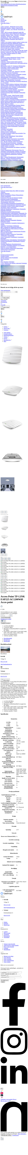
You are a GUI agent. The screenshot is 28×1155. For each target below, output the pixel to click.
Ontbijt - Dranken (5, 117)
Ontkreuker (17, 85)
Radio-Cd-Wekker (5, 39)
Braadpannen (12, 203)
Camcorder (22, 71)
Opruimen (3, 244)
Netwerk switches (9, 47)
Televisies (7, 143)
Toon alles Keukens (6, 251)
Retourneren (7, 936)
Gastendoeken (16, 209)
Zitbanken (19, 220)
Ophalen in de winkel (6, 619)
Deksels (24, 204)
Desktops (3, 52)
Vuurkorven (13, 234)
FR (1, 10)
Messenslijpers (19, 195)
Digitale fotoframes (19, 124)
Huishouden (4, 28)
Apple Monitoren (10, 45)
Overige (9, 206)
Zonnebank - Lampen (17, 160)
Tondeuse (17, 151)
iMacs (19, 53)
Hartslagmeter (20, 157)
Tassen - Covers (16, 59)
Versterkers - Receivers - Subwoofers (10, 36)
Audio (2, 26)
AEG (2, 260)
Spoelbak (3, 115)
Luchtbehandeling (21, 87)
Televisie (15, 29)
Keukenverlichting (5, 112)
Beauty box (23, 216)
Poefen (8, 221)
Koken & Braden (5, 203)
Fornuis (2, 110)
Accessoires (10, 32)
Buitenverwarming (5, 234)
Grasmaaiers (7, 237)
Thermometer (4, 160)
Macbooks (9, 43)
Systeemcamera (15, 68)
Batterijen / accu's (5, 247)
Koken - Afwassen (5, 109)
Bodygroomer (15, 150)
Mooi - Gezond (4, 157)
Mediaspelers (4, 66)
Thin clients (3, 53)
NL (1, 13)
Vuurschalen (19, 234)
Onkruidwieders (21, 240)
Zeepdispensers (16, 214)
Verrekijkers (4, 73)
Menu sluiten (6, 297)
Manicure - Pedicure (6, 158)
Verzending (6, 937)
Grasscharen (21, 237)
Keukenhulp (4, 89)
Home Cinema (9, 33)
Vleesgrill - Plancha (5, 96)
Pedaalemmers (8, 214)
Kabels (2, 56)
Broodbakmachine (14, 117)
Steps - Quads (16, 123)
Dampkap (12, 109)
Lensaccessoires (11, 74)
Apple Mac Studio (22, 50)
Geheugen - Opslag (5, 61)
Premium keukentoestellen (7, 254)
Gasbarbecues (7, 227)
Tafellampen (16, 225)
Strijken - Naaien (5, 84)
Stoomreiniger (11, 80)
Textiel (2, 218)
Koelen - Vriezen (5, 99)
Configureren (15, 1135)
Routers (2, 49)
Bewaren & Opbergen (12, 197)
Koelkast (17, 99)
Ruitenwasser (4, 80)
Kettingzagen (13, 248)
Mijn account (7, 933)
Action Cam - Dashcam (14, 71)
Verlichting (3, 129)
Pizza (12, 96)
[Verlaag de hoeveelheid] (2, 615)
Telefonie (3, 136)
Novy (2, 261)
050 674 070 (4, 676)
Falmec (2, 264)
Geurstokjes (14, 223)
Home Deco (12, 190)
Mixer (11, 92)
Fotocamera (3, 67)
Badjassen (8, 210)
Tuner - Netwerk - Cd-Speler (17, 35)
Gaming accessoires (5, 54)
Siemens (3, 257)
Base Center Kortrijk (9, 946)
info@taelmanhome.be (6, 664)
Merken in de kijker (8, 956)
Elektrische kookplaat (20, 109)
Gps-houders (8, 134)
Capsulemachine (12, 105)
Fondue (21, 95)
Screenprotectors (16, 140)
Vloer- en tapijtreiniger (12, 78)
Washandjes (23, 209)
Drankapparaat (10, 119)
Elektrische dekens (13, 88)
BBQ (2, 227)
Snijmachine (22, 92)
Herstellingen (7, 949)
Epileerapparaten (9, 147)
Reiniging (3, 232)
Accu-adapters (20, 245)
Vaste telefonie (19, 136)
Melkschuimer (13, 108)
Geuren (2, 223)
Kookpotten (3, 206)
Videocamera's (4, 71)
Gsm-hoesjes (14, 138)
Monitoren (3, 45)
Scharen (3, 196)
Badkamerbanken (15, 211)
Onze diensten (7, 957)
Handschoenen (17, 231)
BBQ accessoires (5, 231)
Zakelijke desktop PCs (12, 53)
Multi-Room (16, 33)
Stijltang (23, 153)
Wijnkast (3, 103)
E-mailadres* (4, 972)
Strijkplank (17, 84)
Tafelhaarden (4, 235)
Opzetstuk (19, 154)
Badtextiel (3, 209)
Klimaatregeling (4, 87)
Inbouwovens (17, 110)
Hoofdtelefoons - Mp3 (6, 38)
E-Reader (6, 137)
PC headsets (18, 46)
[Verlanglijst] (1, 303)
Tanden (2, 154)
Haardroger (13, 153)
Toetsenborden (4, 60)
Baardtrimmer (8, 150)
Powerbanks (8, 140)
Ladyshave (23, 147)
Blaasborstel (7, 153)
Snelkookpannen (11, 204)
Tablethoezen (12, 131)
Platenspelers (23, 33)
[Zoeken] (16, 292)
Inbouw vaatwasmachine (17, 113)
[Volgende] (5, 512)
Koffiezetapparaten (5, 108)
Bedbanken (3, 221)
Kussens (6, 218)
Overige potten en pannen (17, 206)
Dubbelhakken (16, 241)
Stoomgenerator (4, 85)
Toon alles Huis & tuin (6, 187)
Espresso (18, 105)
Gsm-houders (20, 138)
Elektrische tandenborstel (11, 154)
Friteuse (7, 98)
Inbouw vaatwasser (16, 263)
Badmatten (3, 210)
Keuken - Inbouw (11, 28)
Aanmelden (3, 300)
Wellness (10, 160)
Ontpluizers (11, 85)
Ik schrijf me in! (4, 980)
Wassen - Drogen (5, 81)
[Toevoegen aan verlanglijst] (3, 621)
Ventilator (14, 87)
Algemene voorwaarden (6, 1099)
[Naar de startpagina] (6, 17)
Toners (22, 57)
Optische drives (13, 63)
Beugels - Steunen (14, 144)
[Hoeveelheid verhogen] (10, 615)
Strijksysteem (23, 84)
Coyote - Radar (6, 130)
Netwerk (3, 47)
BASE (6, 5)
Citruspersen (4, 119)
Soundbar (3, 35)
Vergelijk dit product (5, 623)
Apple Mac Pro (14, 50)
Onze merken (4, 4)
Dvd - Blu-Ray (4, 141)
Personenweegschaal (16, 158)
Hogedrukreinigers (16, 244)
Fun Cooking (4, 95)
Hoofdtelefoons (16, 38)
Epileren (3, 147)
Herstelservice (11, 5)
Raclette (17, 95)
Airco (10, 87)
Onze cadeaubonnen (9, 960)
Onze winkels (7, 962)
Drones (24, 122)
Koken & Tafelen (5, 190)
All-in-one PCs (6, 50)
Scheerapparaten (10, 151)
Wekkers (3, 40)
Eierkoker (17, 119)
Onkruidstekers (13, 240)
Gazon (2, 237)
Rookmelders (14, 126)
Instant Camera (19, 67)
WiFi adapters (8, 49)
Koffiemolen (8, 106)
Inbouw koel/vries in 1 (18, 101)
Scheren (3, 150)
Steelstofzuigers (13, 77)
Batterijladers (13, 247)
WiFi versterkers (16, 49)
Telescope (9, 73)
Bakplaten (7, 193)
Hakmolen (10, 91)
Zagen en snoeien (5, 248)
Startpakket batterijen (12, 245)
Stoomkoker (4, 94)
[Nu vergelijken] (2, 1139)
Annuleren (6, 934)
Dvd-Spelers (19, 141)
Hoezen (11, 231)
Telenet (3, 5)
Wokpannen (13, 207)
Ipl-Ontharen (17, 147)
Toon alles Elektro (5, 23)
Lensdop (24, 74)
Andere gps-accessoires (17, 133)
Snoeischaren (11, 249)
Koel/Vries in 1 (20, 102)
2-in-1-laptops (8, 42)
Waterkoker (14, 120)
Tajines (8, 207)
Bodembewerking (5, 240)
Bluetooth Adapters (10, 46)
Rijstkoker (16, 92)
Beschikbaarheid (8, 638)
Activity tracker (10, 122)
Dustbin (20, 197)
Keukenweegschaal (5, 92)
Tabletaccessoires (5, 131)
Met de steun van (5, 1101)
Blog (16, 5)
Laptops (3, 42)
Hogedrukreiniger (22, 78)
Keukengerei (4, 197)
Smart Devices (19, 28)
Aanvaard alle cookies (6, 1135)
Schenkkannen (17, 200)
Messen (14, 195)
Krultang (19, 153)
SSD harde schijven (22, 63)
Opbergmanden (14, 213)
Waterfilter (8, 120)
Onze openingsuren (5, 185)
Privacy (14, 1099)
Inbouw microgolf (9, 110)
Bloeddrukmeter (12, 157)
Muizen (10, 59)
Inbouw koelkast (9, 101)
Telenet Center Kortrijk (9, 944)
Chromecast (16, 66)
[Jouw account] (2, 295)
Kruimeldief (4, 78)
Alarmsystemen (11, 124)
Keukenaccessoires (5, 199)
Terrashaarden (10, 235)
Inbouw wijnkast (9, 103)
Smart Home (4, 124)
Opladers (3, 140)
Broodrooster (22, 117)
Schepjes (22, 241)
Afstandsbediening (5, 144)
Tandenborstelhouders (6, 216)
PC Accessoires (4, 59)
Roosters (23, 231)
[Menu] (2, 14)
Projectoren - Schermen (16, 143)
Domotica (3, 126)
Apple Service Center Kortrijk (11, 945)
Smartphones (12, 136)
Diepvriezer (13, 102)
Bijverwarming (4, 88)
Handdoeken (9, 209)
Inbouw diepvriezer (5, 102)
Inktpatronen (13, 57)
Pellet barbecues (15, 228)
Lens (6, 74)
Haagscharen (19, 248)
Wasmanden (21, 213)
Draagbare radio (14, 39)
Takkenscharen (4, 249)
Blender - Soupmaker (18, 89)
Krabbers (3, 241)
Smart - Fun (3, 122)
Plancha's (8, 230)
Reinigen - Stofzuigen (6, 75)
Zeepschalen (23, 214)
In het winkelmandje (5, 617)
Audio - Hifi (4, 32)
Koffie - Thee (4, 105)
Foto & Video (19, 26)
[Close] (1, 1137)
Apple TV (9, 66)
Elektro (5, 922)
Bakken (2, 193)
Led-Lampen (9, 129)
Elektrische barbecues (16, 227)
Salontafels (13, 220)
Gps (2, 130)
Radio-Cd (20, 39)
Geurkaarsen (8, 223)
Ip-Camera (8, 126)
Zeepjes (2, 224)
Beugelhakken (9, 241)
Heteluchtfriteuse (13, 98)
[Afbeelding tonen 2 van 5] (2, 514)
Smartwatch (3, 123)
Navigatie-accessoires (6, 133)
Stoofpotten (3, 207)
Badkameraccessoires (6, 211)
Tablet (2, 137)
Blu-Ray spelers (12, 141)
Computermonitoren (20, 45)
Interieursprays (20, 223)
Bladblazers (9, 244)
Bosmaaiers (3, 238)
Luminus (6, 948)
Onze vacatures (7, 959)
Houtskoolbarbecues (6, 228)
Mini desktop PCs (22, 52)
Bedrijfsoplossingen (21, 4)
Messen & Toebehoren (6, 195)
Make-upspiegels (16, 216)
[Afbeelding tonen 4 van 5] (6, 514)
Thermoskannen (5, 202)
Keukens (6, 923)
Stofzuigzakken (21, 77)
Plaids (10, 218)
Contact (6, 931)
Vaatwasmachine (10, 115)
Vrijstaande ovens (18, 115)
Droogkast (18, 81)
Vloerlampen (9, 225)
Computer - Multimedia (10, 26)
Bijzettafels (8, 220)
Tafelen (2, 200)
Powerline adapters (19, 47)
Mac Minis (14, 52)
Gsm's (7, 136)
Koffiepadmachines (16, 106)
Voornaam (3, 975)
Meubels (3, 220)
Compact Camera (11, 67)
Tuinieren (3, 192)
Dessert (15, 96)
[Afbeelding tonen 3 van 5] (4, 514)
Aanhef (3, 973)
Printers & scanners (5, 57)
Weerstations (4, 127)
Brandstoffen (9, 232)
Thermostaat (21, 126)
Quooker (3, 256)
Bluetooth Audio (17, 32)
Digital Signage (18, 122)
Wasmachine (12, 81)
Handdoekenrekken (5, 213)
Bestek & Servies (9, 200)
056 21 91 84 (4, 661)
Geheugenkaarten (5, 63)
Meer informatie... (22, 1134)
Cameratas (9, 70)
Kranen (7, 256)
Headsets (3, 46)
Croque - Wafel (11, 95)
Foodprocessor (4, 91)
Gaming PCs (9, 52)
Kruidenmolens (14, 199)
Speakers (8, 35)
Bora (2, 259)
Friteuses (3, 98)
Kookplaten (15, 257)
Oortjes (21, 38)
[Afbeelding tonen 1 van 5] (1, 514)
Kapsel (2, 153)
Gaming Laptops (16, 42)
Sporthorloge (10, 123)
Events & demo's (12, 4)
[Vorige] (2, 512)
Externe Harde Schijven (16, 61)
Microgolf (8, 113)
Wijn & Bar (12, 202)
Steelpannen (19, 204)
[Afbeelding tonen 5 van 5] (7, 514)
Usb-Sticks (3, 64)
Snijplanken (8, 196)
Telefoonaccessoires (5, 138)
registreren (4, 302)
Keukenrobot (17, 91)
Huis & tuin (6, 925)
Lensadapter (18, 74)
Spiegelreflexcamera (6, 68)
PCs (2, 50)
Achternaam (4, 977)
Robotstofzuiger (16, 75)
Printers (19, 57)
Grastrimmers (14, 237)
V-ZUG (3, 263)
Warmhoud (3, 116)
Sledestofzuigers (5, 77)
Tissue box (3, 217)
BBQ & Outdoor (20, 190)
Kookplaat (12, 112)
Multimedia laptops (17, 43)
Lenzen (2, 74)
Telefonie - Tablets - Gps (7, 29)
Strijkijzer (11, 84)
